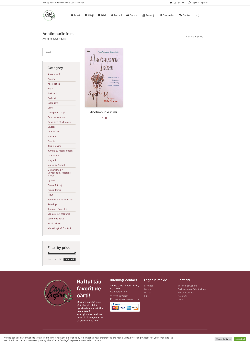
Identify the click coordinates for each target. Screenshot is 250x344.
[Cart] (205, 15)
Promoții (148, 285)
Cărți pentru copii (57, 112)
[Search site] (197, 16)
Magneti (52, 160)
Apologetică (54, 83)
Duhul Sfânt (54, 131)
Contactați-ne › (118, 291)
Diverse (52, 126)
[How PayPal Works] (125, 307)
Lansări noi (53, 155)
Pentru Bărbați (55, 185)
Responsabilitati (186, 292)
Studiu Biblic (54, 223)
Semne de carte (56, 218)
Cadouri (52, 98)
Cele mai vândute (56, 117)
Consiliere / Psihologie (59, 122)
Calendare (53, 103)
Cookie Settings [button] (223, 339)
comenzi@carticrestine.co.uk (126, 299)
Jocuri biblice (54, 146)
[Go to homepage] (49, 15)
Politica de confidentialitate (192, 289)
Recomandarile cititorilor (60, 199)
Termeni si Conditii (187, 285)
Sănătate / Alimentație (59, 213)
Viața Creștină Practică (59, 228)
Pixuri (51, 194)
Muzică (147, 292)
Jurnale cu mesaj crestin (60, 150)
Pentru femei (54, 190)
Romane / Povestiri (57, 209)
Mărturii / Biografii (57, 165)
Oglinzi (51, 180)
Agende (52, 79)
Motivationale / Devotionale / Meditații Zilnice (59, 172)
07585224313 (120, 296)
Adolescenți (54, 74)
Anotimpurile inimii (103, 112)
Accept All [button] (240, 339)
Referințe (52, 204)
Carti (50, 107)
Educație (52, 136)
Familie (51, 141)
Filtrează (69, 259)
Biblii (50, 88)
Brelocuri (52, 93)
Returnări (183, 296)
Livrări (181, 299)
